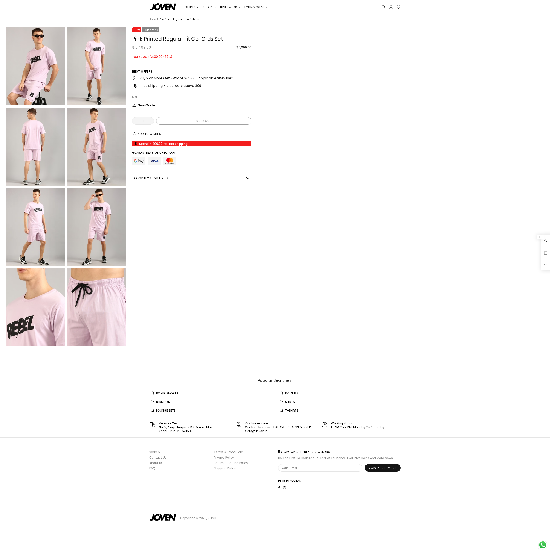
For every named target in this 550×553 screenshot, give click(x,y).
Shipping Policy (225, 468)
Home (152, 19)
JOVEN (163, 7)
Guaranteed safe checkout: (154, 153)
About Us (156, 463)
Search (154, 452)
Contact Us (157, 457)
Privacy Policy (224, 457)
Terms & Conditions (229, 452)
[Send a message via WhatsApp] (543, 545)
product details (151, 178)
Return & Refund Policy (231, 463)
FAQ (152, 468)
